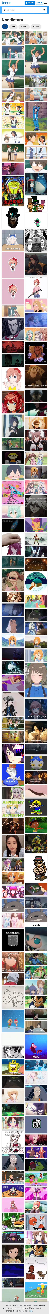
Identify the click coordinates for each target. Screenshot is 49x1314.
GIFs (13, 27)
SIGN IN (39, 3)
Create (31, 3)
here (30, 1311)
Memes (36, 27)
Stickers (24, 27)
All (5, 27)
